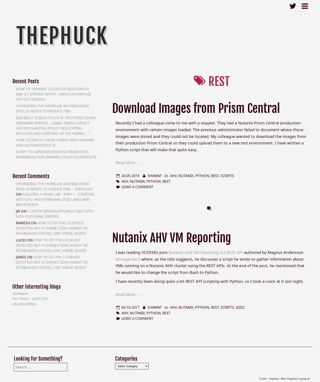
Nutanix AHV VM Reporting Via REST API (206, 252)
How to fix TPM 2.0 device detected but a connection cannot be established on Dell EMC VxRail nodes (52, 228)
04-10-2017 (130, 307)
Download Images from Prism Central (196, 108)
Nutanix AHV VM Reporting (171, 238)
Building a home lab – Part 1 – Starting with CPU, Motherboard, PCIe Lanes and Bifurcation (55, 199)
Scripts (227, 175)
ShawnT (155, 175)
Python (202, 175)
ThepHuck (62, 36)
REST (215, 175)
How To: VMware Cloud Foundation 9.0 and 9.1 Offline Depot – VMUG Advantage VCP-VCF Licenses (53, 94)
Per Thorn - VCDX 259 (29, 298)
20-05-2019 (130, 175)
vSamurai (20, 293)
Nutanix (186, 175)
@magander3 (128, 259)
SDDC (240, 307)
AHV (173, 175)
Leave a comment (137, 186)
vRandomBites (24, 304)
